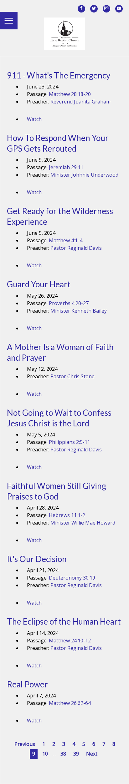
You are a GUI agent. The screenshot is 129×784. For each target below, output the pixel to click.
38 (63, 753)
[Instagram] (106, 9)
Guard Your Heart (38, 284)
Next (91, 753)
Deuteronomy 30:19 (72, 577)
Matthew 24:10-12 (70, 640)
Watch (34, 119)
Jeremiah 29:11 (66, 167)
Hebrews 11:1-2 (67, 515)
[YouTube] (119, 9)
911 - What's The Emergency (58, 75)
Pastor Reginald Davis (76, 247)
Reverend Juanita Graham (80, 101)
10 (45, 753)
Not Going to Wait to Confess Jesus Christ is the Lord (59, 418)
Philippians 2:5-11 (69, 442)
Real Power (27, 684)
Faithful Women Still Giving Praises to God (56, 491)
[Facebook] (81, 9)
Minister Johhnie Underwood (84, 174)
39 (76, 753)
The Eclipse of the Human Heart (64, 621)
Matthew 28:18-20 (70, 94)
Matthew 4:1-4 (65, 240)
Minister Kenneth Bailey (78, 310)
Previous (24, 744)
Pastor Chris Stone (72, 376)
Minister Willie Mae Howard (82, 522)
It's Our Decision (37, 559)
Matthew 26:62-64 (70, 703)
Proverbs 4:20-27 (69, 303)
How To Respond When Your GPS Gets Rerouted (58, 143)
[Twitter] (94, 9)
